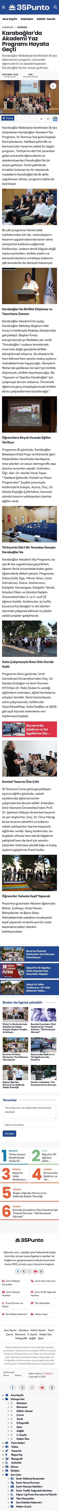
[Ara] (55, 7)
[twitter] (22, 1387)
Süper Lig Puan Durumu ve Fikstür (36, 1494)
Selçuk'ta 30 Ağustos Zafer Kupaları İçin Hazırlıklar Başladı (49, 1158)
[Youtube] (35, 1271)
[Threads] (41, 1271)
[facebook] (12, 1387)
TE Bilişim (47, 1373)
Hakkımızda (8, 1372)
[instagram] (32, 1387)
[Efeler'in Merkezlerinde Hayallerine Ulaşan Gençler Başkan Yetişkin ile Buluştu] (15, 1014)
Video (14, 1446)
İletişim (18, 1375)
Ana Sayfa (9, 19)
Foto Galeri (18, 1442)
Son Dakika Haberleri (16, 1314)
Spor (44, 1151)
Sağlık (32, 1338)
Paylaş (9, 118)
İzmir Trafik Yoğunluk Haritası (43, 1293)
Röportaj (16, 1454)
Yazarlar (16, 1450)
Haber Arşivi (41, 1314)
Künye (6, 1375)
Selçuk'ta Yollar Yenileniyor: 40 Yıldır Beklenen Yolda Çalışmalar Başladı (19, 1176)
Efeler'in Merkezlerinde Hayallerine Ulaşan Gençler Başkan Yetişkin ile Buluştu (15, 1028)
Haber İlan (45, 1334)
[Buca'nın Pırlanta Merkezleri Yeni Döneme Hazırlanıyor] (15, 1044)
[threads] (52, 1387)
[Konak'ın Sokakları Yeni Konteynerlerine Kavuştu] (43, 1072)
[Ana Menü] (3, 7)
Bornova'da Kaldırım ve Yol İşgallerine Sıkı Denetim (43, 1057)
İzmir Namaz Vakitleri (11, 1293)
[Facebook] (17, 1271)
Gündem (27, 19)
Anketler (16, 1462)
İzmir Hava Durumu (45, 1280)
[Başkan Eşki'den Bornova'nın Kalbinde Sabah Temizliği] (15, 1072)
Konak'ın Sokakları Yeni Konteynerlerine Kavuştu (43, 1083)
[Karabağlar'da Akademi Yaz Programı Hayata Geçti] (29, 97)
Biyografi (16, 1458)
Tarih (51, 1330)
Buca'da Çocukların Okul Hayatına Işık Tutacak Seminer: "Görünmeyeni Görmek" (43, 1028)
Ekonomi (13, 1151)
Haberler (7, 27)
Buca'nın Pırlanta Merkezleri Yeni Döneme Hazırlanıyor (15, 1057)
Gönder (9, 1133)
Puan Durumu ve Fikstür (12, 1305)
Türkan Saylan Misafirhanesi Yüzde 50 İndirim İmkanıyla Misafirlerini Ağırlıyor (17, 1158)
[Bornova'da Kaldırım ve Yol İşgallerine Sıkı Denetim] (43, 1044)
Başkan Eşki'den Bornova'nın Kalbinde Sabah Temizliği (14, 1085)
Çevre (9, 1334)
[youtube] (42, 1387)
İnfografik (21, 1338)
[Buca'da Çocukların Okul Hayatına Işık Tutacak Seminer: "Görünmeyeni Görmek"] (43, 1014)
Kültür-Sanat (46, 19)
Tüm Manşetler (42, 1303)
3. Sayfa (32, 1334)
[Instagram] (29, 1271)
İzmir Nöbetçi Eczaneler (11, 1282)
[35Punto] (29, 7)
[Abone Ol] (55, 118)
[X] (23, 1271)
